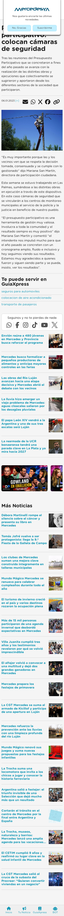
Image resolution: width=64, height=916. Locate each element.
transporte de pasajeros (19, 304)
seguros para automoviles (20, 291)
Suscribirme (44, 28)
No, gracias (19, 28)
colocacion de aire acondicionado (26, 297)
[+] (17, 101)
